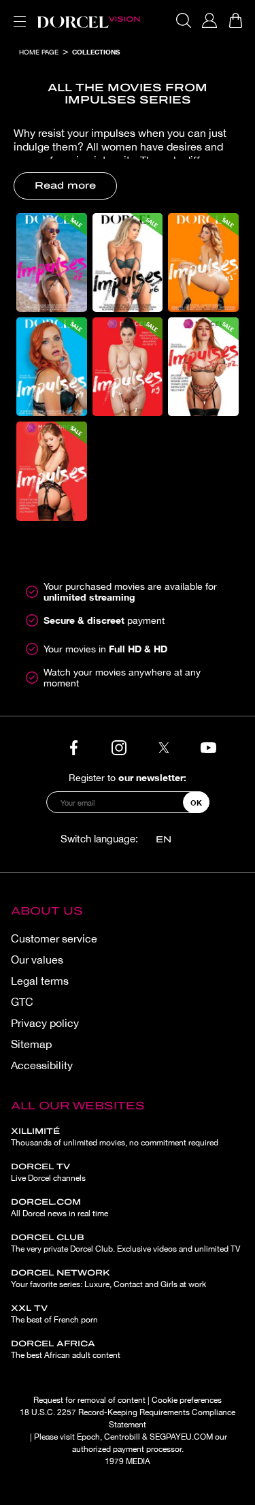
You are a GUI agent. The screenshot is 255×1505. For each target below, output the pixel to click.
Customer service (54, 938)
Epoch (88, 1437)
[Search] (184, 20)
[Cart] (235, 20)
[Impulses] (51, 471)
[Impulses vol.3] (127, 366)
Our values (37, 959)
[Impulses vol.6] (127, 262)
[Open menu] (17, 13)
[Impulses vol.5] (203, 262)
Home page (38, 52)
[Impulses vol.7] (51, 262)
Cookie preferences (187, 1400)
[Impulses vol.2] (203, 366)
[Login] (209, 20)
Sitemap (31, 1044)
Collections (96, 52)
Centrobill (122, 1437)
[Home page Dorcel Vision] (88, 20)
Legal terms (40, 981)
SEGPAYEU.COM (181, 1437)
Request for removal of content (89, 1400)
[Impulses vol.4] (51, 366)
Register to (127, 777)
